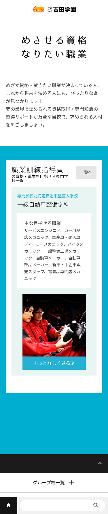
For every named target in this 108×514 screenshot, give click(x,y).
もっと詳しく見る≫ (54, 362)
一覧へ (86, 172)
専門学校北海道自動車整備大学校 (47, 195)
